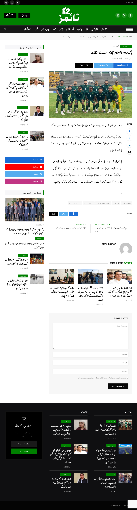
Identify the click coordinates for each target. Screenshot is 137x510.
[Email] (129, 151)
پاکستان (39, 238)
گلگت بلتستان (70, 29)
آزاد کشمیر (22, 108)
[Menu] (129, 29)
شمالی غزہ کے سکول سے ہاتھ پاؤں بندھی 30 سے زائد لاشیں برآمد (71, 228)
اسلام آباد (88, 203)
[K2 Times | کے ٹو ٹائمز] (68, 15)
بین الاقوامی (126, 46)
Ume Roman (109, 244)
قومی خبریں (94, 29)
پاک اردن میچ (75, 203)
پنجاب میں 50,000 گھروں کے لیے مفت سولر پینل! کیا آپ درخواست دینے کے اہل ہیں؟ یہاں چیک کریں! (106, 456)
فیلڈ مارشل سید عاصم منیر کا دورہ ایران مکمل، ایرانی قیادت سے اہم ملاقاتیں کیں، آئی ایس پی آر (62, 292)
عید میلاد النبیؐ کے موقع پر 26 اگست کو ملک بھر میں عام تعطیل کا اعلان (16, 262)
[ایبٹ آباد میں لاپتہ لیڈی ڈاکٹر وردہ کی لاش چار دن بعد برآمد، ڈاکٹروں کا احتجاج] (125, 478)
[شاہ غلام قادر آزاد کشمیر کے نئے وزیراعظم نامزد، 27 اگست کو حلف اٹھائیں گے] (37, 111)
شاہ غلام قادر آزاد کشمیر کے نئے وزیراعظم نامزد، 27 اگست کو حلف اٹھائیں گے (16, 116)
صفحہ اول (104, 29)
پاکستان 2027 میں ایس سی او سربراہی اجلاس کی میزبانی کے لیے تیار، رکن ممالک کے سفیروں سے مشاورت (25, 231)
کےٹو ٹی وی (10, 15)
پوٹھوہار (79, 29)
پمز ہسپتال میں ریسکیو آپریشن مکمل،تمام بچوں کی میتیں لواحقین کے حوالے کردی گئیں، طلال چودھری (120, 292)
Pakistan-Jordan (103, 203)
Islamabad (126, 203)
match (116, 203)
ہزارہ (86, 29)
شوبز (54, 29)
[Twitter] (129, 138)
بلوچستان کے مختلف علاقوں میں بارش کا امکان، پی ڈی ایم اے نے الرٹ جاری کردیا (17, 285)
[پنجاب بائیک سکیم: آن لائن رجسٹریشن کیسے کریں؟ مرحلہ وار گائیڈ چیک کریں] (125, 425)
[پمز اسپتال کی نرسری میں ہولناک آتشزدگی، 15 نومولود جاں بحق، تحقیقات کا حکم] (37, 136)
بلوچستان (23, 276)
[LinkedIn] (129, 145)
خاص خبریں (23, 54)
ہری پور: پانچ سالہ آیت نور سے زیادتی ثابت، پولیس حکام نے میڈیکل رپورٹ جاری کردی (17, 63)
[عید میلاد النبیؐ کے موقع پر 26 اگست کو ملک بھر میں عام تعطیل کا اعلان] (37, 259)
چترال (61, 29)
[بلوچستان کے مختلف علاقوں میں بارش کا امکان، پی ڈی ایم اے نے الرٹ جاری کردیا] (37, 279)
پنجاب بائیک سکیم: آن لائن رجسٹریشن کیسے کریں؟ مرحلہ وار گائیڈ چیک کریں (105, 430)
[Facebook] (129, 131)
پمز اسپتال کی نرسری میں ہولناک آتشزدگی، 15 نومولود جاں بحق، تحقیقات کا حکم (17, 141)
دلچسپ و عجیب (45, 29)
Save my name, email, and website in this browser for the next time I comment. (102, 378)
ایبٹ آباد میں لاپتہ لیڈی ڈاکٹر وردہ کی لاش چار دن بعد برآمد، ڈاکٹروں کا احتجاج (105, 483)
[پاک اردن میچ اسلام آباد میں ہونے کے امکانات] (90, 94)
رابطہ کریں (24, 15)
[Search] (5, 29)
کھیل (36, 29)
